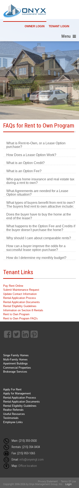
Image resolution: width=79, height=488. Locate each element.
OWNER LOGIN (34, 26)
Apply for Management (17, 393)
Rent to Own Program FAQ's (20, 318)
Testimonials (11, 418)
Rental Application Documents (21, 302)
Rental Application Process (19, 298)
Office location (27, 466)
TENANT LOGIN (59, 26)
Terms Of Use (68, 481)
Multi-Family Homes (15, 359)
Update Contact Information (20, 294)
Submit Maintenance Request (21, 289)
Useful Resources (14, 414)
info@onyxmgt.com (31, 459)
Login (68, 484)
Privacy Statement (48, 481)
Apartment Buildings (15, 363)
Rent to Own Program (16, 314)
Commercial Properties (17, 367)
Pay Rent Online (13, 285)
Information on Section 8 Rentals (23, 310)
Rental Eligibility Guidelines (19, 306)
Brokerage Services (15, 371)
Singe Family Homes (16, 355)
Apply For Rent (12, 389)
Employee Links (13, 422)
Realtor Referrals (13, 409)
